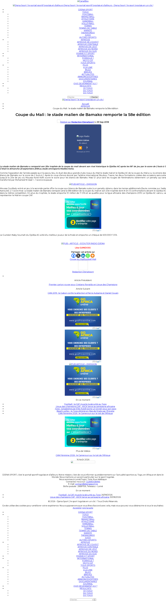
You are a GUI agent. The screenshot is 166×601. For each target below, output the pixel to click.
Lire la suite (87, 508)
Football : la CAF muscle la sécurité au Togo (85, 404)
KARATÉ (88, 30)
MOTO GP (88, 60)
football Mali (90, 259)
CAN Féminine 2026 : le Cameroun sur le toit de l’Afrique (85, 413)
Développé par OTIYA (83, 152)
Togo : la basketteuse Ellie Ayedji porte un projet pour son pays (85, 409)
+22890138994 (93, 482)
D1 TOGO (87, 88)
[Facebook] (73, 256)
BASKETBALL (87, 16)
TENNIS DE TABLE (88, 28)
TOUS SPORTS (88, 63)
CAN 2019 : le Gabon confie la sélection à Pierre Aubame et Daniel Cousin (83, 293)
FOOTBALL (87, 14)
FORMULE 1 (88, 58)
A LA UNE (87, 67)
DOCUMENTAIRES (88, 79)
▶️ (80, 147)
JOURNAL (88, 81)
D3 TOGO (88, 93)
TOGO (85, 12)
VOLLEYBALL (88, 23)
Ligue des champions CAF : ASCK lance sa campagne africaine (85, 406)
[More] (92, 256)
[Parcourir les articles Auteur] (83, 269)
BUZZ (88, 70)
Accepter (77, 508)
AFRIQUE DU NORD (88, 49)
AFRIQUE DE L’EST (88, 46)
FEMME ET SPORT (85, 53)
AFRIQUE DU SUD (88, 51)
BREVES (88, 72)
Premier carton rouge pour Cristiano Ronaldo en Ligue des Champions (83, 284)
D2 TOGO (88, 90)
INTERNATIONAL (85, 56)
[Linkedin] (83, 256)
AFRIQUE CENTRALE (88, 44)
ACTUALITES (88, 74)
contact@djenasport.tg (86, 484)
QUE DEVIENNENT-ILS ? (85, 83)
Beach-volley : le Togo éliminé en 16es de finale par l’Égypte (85, 411)
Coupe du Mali (77, 259)
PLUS (85, 65)
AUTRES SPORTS (87, 37)
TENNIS (88, 26)
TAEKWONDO (88, 33)
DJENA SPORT (85, 10)
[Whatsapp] (88, 256)
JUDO (88, 35)
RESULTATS (85, 86)
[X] (78, 256)
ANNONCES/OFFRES (88, 76)
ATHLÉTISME (87, 19)
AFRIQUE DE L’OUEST (88, 42)
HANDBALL (87, 21)
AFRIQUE (85, 40)
